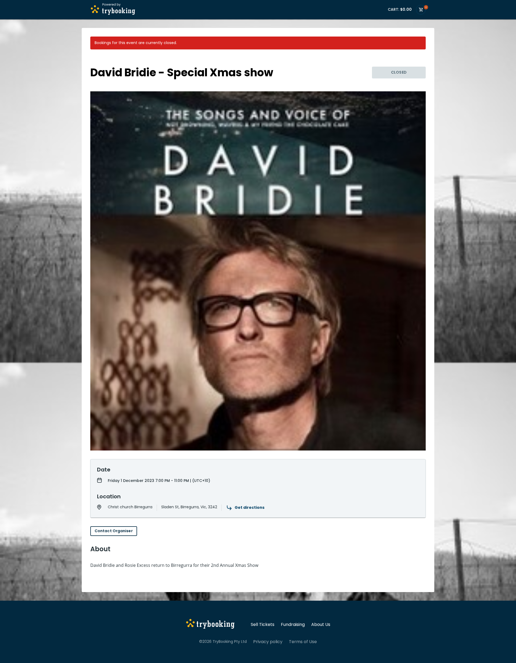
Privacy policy (267, 642)
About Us (320, 625)
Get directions (249, 507)
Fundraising (293, 625)
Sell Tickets (262, 625)
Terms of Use (303, 642)
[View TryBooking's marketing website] (210, 624)
